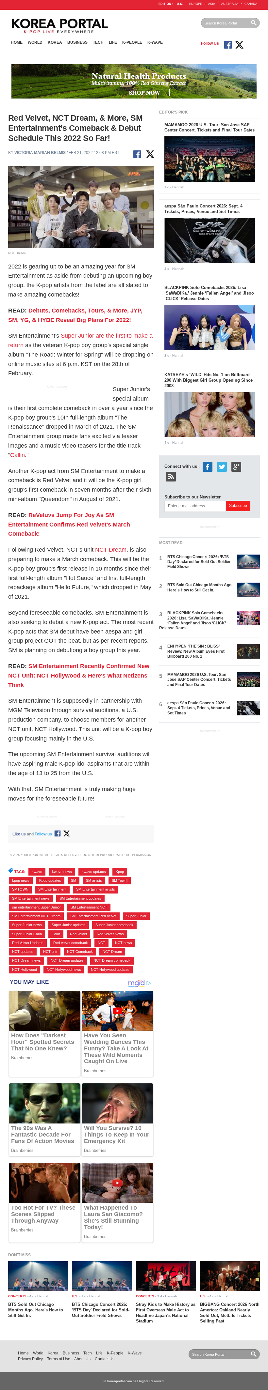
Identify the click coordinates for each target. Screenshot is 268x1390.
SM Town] (119, 880)
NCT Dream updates (67, 960)
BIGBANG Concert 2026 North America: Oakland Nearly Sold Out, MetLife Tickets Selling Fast (230, 1312)
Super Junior (136, 916)
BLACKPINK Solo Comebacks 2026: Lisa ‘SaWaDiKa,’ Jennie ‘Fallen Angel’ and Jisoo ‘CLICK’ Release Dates (209, 293)
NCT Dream (110, 549)
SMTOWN (20, 889)
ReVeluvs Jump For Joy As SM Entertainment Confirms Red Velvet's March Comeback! (69, 524)
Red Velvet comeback (70, 943)
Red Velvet (78, 934)
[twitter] (221, 466)
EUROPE (195, 4)
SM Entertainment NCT (89, 907)
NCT (101, 943)
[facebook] (207, 466)
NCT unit (50, 952)
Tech (98, 42)
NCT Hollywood (24, 969)
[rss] (170, 476)
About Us (82, 1359)
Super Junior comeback (114, 925)
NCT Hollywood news (64, 969)
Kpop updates (50, 880)
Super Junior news (27, 925)
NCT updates (22, 952)
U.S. (180, 4)
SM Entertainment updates (80, 898)
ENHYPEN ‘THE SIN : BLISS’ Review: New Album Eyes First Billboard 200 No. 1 (196, 651)
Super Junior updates (69, 925)
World (35, 42)
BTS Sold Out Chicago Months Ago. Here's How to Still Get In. (199, 587)
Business (77, 42)
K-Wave (155, 42)
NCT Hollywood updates (110, 969)
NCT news (123, 943)
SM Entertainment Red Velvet (93, 916)
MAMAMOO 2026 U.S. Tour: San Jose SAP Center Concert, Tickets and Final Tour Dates (209, 127)
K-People (132, 42)
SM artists (94, 880)
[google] (236, 466)
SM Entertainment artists (95, 889)
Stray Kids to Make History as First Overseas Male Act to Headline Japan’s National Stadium (165, 1312)
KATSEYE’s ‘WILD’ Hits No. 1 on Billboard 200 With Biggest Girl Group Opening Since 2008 (208, 380)
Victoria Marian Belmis (40, 152)
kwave (37, 872)
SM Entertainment (52, 889)
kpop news (20, 880)
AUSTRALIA (229, 4)
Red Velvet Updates (27, 943)
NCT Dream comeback (111, 960)
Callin (17, 455)
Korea (55, 42)
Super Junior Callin (27, 934)
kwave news (62, 872)
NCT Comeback (80, 952)
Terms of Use (58, 1359)
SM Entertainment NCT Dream (36, 916)
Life (113, 42)
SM (73, 880)
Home (17, 42)
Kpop (120, 872)
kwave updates (94, 872)
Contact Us (104, 1359)
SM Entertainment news (31, 898)
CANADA (250, 4)
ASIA (211, 4)
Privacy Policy (30, 1359)
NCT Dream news (26, 960)
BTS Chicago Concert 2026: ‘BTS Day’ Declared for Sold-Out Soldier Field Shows (199, 562)
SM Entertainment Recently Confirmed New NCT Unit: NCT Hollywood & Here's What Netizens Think (78, 675)
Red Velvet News (110, 934)
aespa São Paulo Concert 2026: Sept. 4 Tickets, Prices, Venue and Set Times (203, 209)
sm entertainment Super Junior (36, 907)
